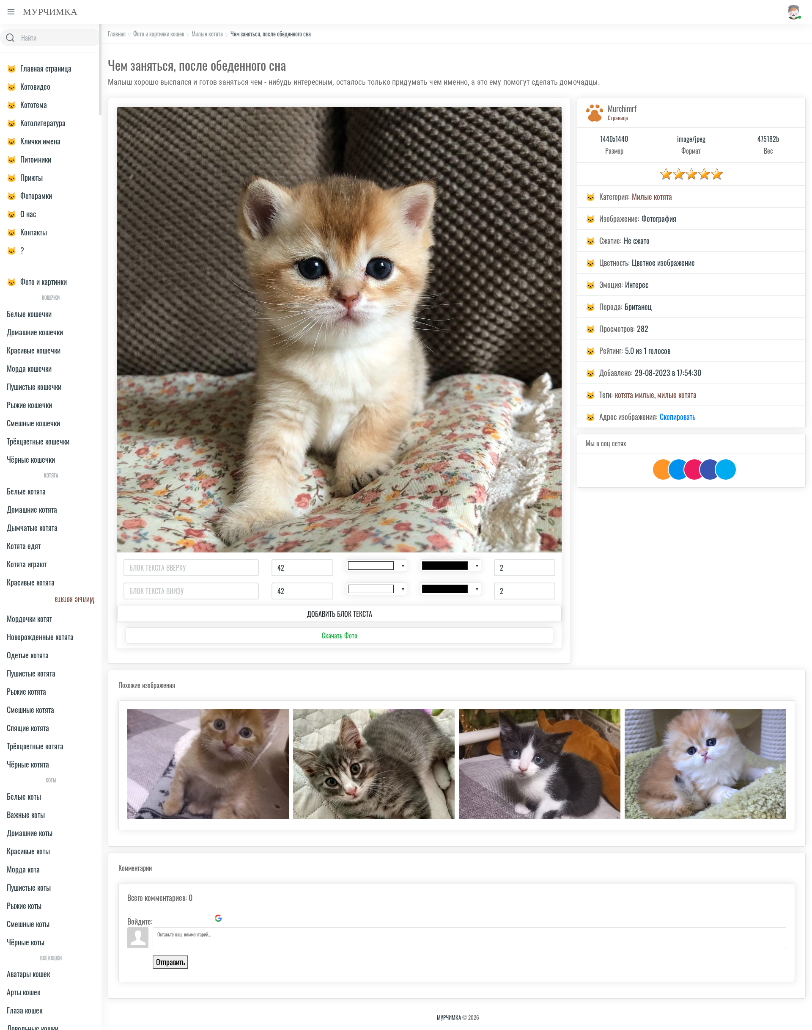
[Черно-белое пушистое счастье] (539, 764)
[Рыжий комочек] (208, 764)
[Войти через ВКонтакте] (175, 918)
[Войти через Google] (218, 918)
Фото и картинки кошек (158, 33)
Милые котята (207, 33)
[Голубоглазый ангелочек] (705, 764)
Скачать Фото (339, 635)
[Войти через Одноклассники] (232, 918)
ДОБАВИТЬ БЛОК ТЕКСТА (339, 614)
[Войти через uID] (160, 918)
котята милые (634, 394)
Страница (618, 117)
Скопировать (677, 416)
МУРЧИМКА (449, 1017)
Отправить (170, 961)
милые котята (677, 394)
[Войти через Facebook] (189, 918)
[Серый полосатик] (374, 764)
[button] (793, 12)
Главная (117, 33)
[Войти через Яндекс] (204, 918)
